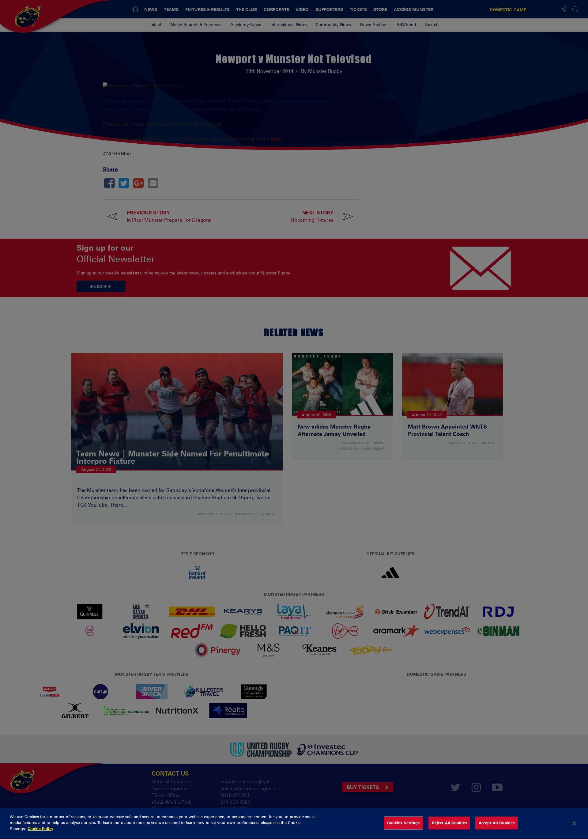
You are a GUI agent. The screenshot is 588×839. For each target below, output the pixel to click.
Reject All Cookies (449, 822)
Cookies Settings (403, 822)
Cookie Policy (40, 828)
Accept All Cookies (496, 822)
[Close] (574, 823)
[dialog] (294, 823)
